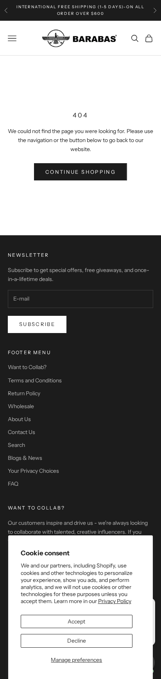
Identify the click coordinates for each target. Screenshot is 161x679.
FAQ (13, 483)
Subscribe (37, 324)
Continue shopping (80, 172)
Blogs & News (25, 457)
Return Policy (24, 393)
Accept (76, 621)
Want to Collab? (27, 367)
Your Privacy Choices (33, 470)
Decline (76, 640)
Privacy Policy (114, 601)
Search (16, 444)
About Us (19, 419)
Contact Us (21, 432)
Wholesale (21, 406)
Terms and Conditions (35, 380)
